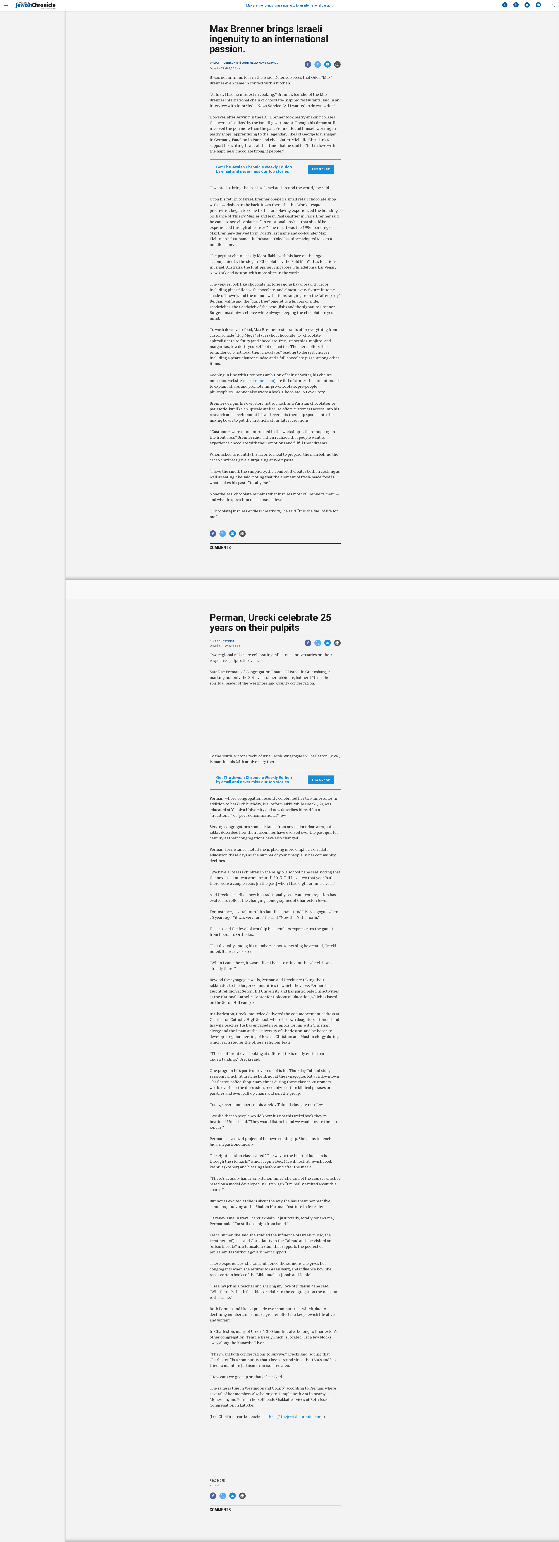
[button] (553, 5)
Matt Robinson (224, 62)
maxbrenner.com (259, 380)
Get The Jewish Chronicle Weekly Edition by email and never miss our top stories (254, 169)
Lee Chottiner (223, 641)
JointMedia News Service (260, 62)
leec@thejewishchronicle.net (296, 1416)
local (216, 1485)
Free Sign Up (321, 169)
